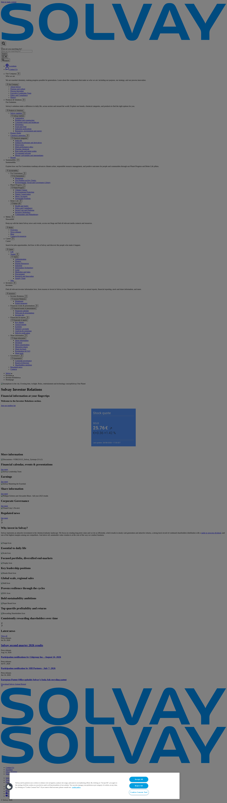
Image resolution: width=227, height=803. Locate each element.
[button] (9, 786)
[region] (94, 785)
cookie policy (76, 787)
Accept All (139, 779)
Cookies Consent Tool (138, 792)
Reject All (139, 786)
